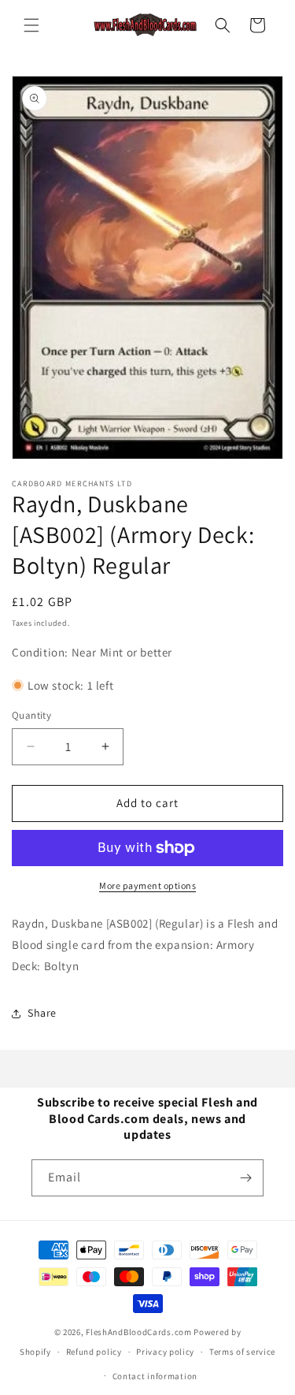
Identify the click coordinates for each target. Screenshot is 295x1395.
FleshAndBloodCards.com (138, 1331)
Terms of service (242, 1351)
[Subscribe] (245, 1177)
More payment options (147, 885)
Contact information (154, 1376)
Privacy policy (165, 1351)
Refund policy (94, 1351)
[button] (31, 25)
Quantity (31, 715)
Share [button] (42, 1013)
